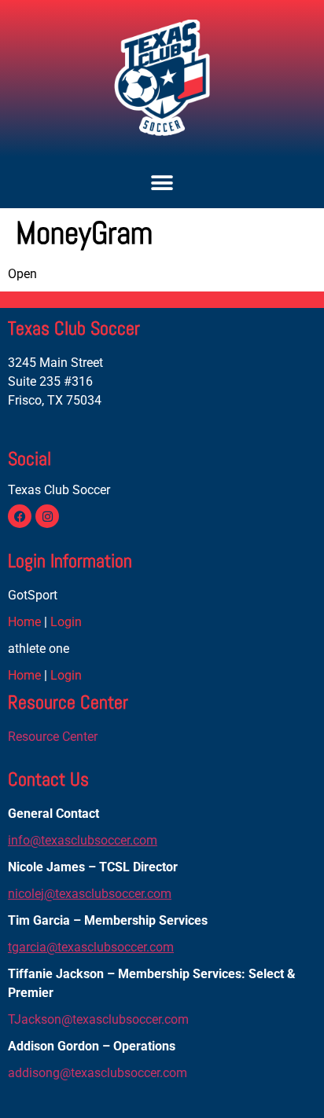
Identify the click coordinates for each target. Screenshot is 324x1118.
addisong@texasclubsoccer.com (97, 1072)
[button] (162, 182)
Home (24, 621)
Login (66, 621)
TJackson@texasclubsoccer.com (98, 1019)
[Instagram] (47, 516)
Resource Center (53, 736)
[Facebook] (19, 516)
